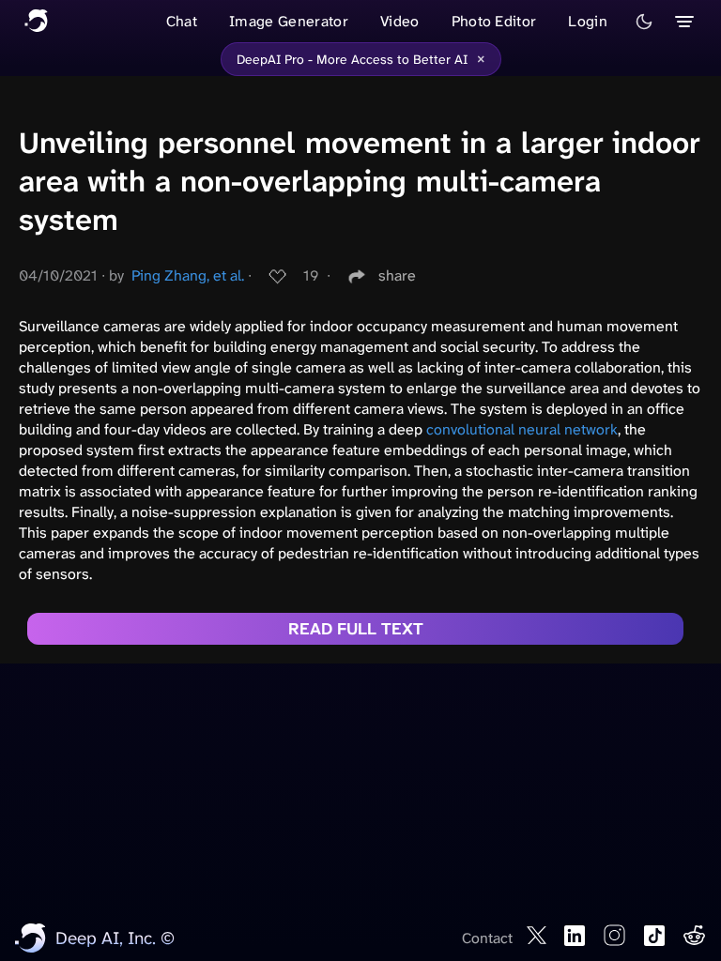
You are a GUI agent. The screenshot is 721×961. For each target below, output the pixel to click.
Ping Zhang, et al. (187, 275)
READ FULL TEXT (355, 629)
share (397, 275)
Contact (487, 938)
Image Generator (288, 21)
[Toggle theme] (644, 22)
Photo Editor (494, 21)
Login (587, 21)
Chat (181, 21)
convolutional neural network (522, 429)
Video (400, 21)
